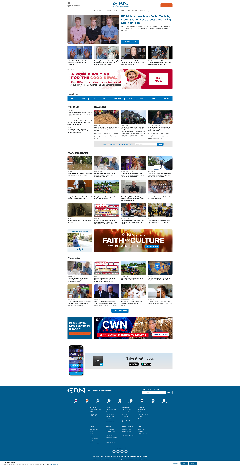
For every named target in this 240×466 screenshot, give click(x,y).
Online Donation (127, 409)
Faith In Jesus (110, 414)
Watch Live (166, 98)
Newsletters (141, 409)
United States (94, 429)
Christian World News (110, 432)
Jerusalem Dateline (111, 437)
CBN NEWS (107, 11)
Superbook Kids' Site (128, 435)
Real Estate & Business (126, 421)
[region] (120, 463)
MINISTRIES (93, 407)
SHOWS (108, 427)
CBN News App (94, 443)
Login (171, 2)
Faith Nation (109, 435)
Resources (109, 419)
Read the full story (130, 42)
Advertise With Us (143, 414)
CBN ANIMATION (127, 427)
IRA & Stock (125, 414)
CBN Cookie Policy (118, 459)
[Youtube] (114, 451)
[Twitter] (126, 451)
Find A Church (110, 416)
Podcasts (153, 98)
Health (130, 98)
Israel (104, 98)
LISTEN (134, 11)
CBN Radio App (142, 434)
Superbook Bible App (126, 432)
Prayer (108, 412)
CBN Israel (93, 412)
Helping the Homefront (93, 414)
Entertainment (117, 98)
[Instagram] (122, 451)
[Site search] (148, 11)
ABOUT (142, 11)
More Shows (109, 440)
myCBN (145, 459)
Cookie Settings (175, 463)
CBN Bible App (110, 421)
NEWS (92, 427)
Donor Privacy (109, 459)
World (93, 98)
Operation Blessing (95, 409)
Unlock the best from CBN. (150, 389)
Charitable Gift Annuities (126, 417)
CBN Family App (110, 442)
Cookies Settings (138, 459)
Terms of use (94, 459)
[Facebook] (118, 451)
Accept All (193, 463)
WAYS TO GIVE (126, 407)
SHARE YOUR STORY (80, 333)
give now (166, 5)
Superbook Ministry (127, 429)
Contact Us (163, 2)
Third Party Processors (128, 459)
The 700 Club (96, 11)
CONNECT (141, 407)
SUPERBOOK (125, 11)
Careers (140, 416)
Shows (141, 98)
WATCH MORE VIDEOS (120, 311)
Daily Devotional (111, 409)
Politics (83, 98)
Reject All (184, 463)
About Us (141, 419)
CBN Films (93, 418)
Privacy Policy (101, 459)
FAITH (116, 11)
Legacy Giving (126, 412)
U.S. (72, 98)
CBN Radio (141, 429)
